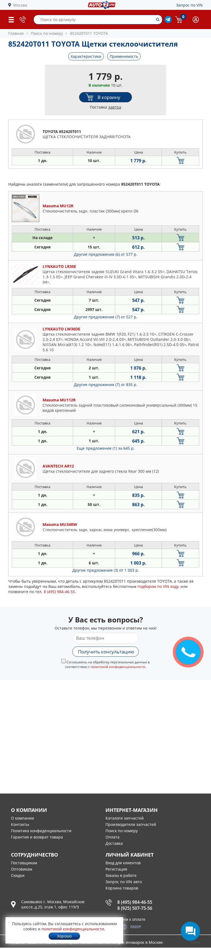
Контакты (20, 824)
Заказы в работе (121, 875)
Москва (20, 5)
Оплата (113, 837)
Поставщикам (24, 862)
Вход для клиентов (123, 862)
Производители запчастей (131, 824)
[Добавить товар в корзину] (180, 160)
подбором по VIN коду (158, 586)
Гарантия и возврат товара (37, 837)
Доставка (114, 843)
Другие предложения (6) (105, 254)
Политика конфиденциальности (41, 830)
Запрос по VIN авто (124, 881)
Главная (16, 33)
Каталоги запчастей (125, 818)
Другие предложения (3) (105, 570)
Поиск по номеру (122, 830)
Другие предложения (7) (105, 316)
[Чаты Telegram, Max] (190, 931)
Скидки (17, 875)
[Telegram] (168, 21)
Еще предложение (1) (106, 448)
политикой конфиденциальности (118, 666)
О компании (22, 818)
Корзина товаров (122, 888)
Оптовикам (21, 869)
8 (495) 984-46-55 (134, 902)
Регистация (116, 869)
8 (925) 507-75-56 (134, 908)
